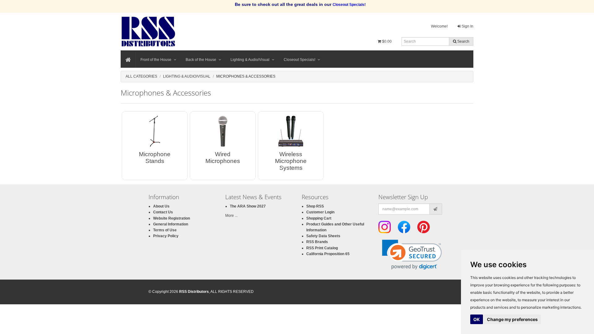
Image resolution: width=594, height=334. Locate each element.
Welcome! (439, 26)
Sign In (467, 26)
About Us (161, 206)
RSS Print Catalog (322, 248)
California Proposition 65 (328, 254)
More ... (231, 215)
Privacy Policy (166, 236)
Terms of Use (165, 230)
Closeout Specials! (299, 60)
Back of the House (201, 60)
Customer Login (320, 212)
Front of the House (155, 60)
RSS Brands (317, 242)
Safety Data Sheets (323, 236)
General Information (170, 224)
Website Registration (171, 218)
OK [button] (476, 319)
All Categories (141, 76)
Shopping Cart (318, 218)
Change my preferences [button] (512, 319)
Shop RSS (315, 206)
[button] (412, 254)
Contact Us (163, 212)
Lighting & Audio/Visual (249, 60)
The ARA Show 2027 (248, 206)
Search (462, 41)
